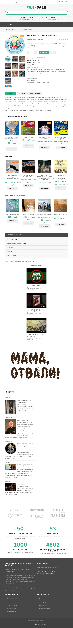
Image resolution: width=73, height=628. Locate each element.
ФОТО (8, 251)
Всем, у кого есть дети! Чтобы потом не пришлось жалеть (36, 285)
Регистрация (43, 602)
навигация (12, 24)
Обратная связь (11, 612)
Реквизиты (10, 602)
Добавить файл (11, 608)
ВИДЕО (9, 247)
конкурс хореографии (57, 69)
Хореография (62, 71)
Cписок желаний (44, 608)
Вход (40, 599)
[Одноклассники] (8, 86)
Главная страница (11, 29)
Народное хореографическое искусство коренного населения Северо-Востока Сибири (60, 178)
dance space (46, 74)
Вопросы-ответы (12, 605)
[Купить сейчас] (54, 52)
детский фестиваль (33, 71)
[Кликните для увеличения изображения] (15, 44)
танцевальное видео (36, 69)
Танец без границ (29, 214)
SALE (36, 7)
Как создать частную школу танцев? (60, 215)
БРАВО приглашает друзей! (61, 138)
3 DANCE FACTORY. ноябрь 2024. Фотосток (28, 176)
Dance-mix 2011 (28, 137)
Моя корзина (43, 605)
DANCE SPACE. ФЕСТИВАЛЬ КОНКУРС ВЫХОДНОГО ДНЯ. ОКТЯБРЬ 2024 (44, 178)
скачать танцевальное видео (48, 71)
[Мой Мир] (11, 86)
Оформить (41, 30)
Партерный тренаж (12, 214)
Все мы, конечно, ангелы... (44, 138)
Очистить (51, 30)
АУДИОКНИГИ (11, 255)
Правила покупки (12, 599)
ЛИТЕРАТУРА (10, 239)
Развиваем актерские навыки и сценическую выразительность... (44, 215)
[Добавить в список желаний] (50, 52)
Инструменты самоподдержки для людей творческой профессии (13, 178)
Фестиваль (47, 69)
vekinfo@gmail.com (48, 573)
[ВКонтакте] (6, 86)
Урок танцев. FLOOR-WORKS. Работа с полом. (36, 335)
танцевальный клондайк (34, 74)
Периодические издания (14, 243)
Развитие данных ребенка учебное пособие (36, 310)
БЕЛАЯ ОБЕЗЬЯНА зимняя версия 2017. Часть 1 (12, 138)
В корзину (11, 149)
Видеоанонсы (36, 266)
